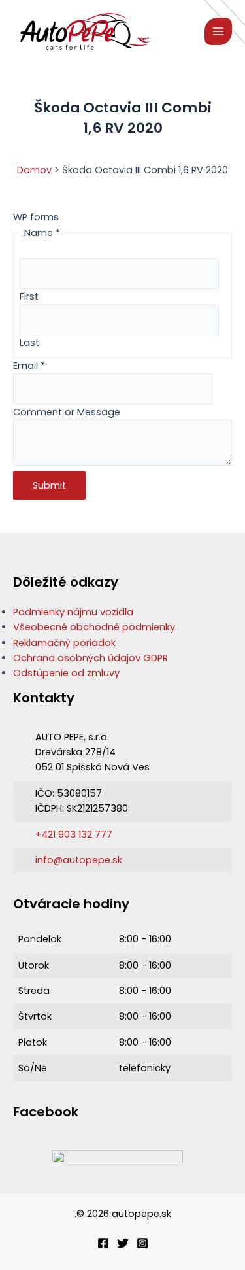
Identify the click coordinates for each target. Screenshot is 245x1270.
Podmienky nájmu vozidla (73, 612)
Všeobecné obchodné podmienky (94, 627)
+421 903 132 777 (73, 834)
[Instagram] (142, 1243)
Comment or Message (66, 412)
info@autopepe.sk (78, 860)
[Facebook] (103, 1243)
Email (29, 365)
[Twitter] (123, 1243)
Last (29, 342)
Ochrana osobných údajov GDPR (90, 657)
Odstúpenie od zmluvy (66, 672)
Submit (49, 485)
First (29, 296)
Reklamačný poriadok (64, 642)
